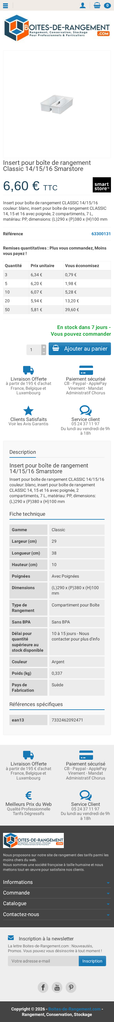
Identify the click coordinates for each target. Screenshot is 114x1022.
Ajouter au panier (85, 348)
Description (22, 452)
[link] (43, 987)
